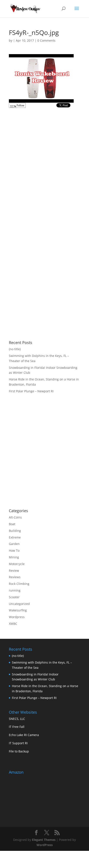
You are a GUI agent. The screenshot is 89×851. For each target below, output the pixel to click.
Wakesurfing (18, 610)
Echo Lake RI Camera (24, 735)
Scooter (14, 597)
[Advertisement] (45, 470)
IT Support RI (18, 743)
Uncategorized (19, 604)
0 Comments (46, 40)
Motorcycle (17, 564)
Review (14, 570)
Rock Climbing (19, 584)
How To (14, 550)
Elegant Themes (44, 840)
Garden (14, 544)
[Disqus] (44, 164)
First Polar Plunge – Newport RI (31, 391)
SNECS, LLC (17, 719)
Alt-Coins (15, 517)
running (15, 590)
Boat (12, 524)
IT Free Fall (16, 727)
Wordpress (17, 617)
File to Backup (19, 751)
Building (15, 531)
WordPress (45, 845)
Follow (20, 105)
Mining (14, 557)
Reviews (15, 577)
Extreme (15, 537)
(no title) (15, 349)
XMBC (13, 624)
